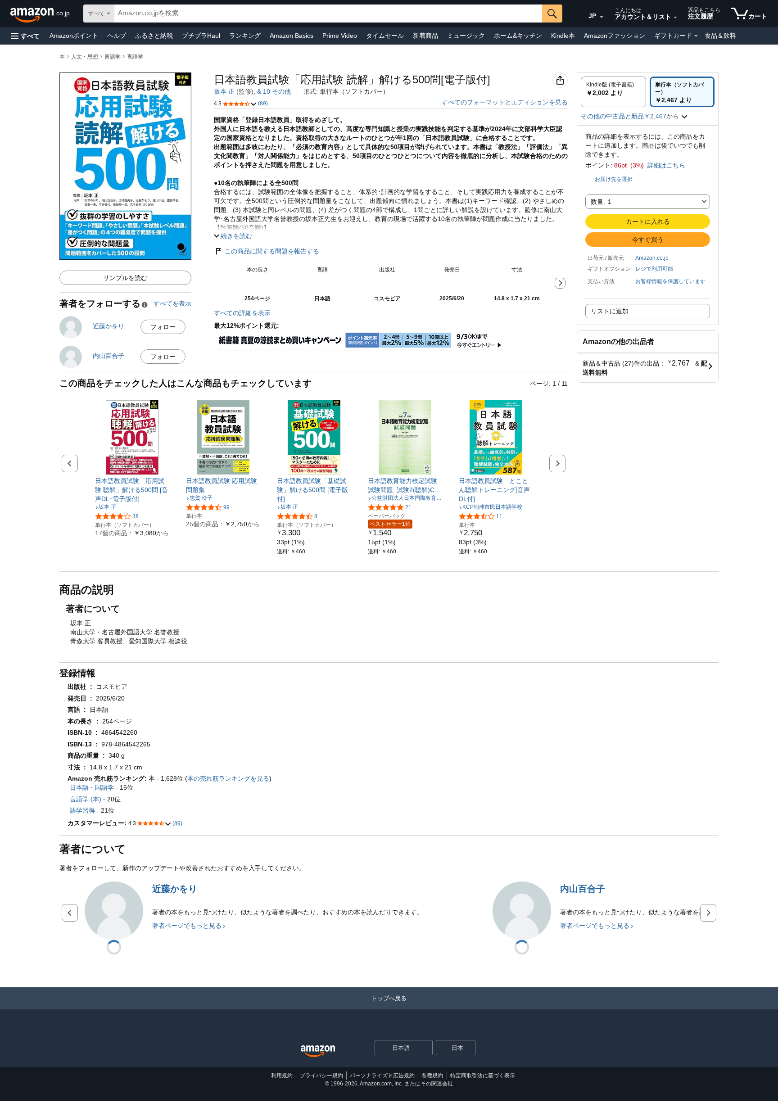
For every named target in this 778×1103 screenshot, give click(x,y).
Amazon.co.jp (652, 258)
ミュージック (466, 35)
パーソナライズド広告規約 (382, 1075)
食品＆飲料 (720, 35)
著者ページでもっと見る (187, 925)
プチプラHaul (201, 35)
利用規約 (282, 1075)
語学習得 (82, 810)
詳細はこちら (666, 165)
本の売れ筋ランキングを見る (228, 778)
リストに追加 (610, 311)
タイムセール (385, 35)
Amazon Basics (291, 35)
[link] (132, 489)
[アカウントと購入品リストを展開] (675, 17)
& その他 (274, 91)
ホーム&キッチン (518, 35)
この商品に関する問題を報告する (272, 251)
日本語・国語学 (92, 787)
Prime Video (339, 35)
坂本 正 (224, 91)
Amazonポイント (74, 35)
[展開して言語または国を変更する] (601, 17)
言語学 (112, 57)
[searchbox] (328, 13)
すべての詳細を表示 (242, 312)
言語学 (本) (85, 799)
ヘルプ (116, 35)
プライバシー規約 (321, 1075)
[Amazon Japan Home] (318, 1051)
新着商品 (425, 35)
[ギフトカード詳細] (696, 36)
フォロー (163, 326)
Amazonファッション (614, 35)
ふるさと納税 (154, 35)
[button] (25, 36)
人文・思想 (84, 57)
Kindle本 (563, 35)
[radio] (613, 92)
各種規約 (432, 1075)
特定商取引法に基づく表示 (482, 1075)
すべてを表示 (172, 303)
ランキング (245, 35)
